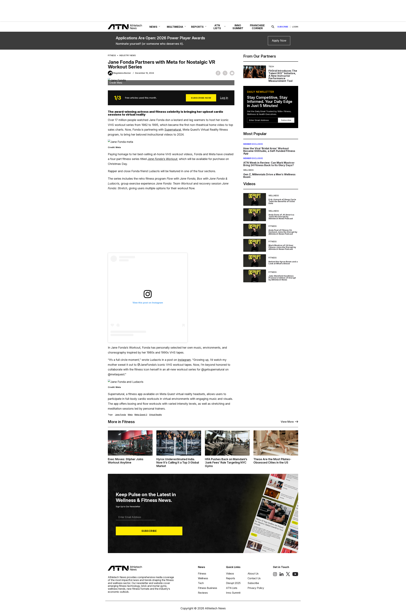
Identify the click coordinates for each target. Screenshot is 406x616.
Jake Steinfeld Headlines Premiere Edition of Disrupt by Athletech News (282, 278)
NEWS (153, 26)
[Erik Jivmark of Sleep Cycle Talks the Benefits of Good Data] (254, 199)
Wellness (248, 170)
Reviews (203, 592)
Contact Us (254, 578)
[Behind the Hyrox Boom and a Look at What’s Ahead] (254, 260)
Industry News (127, 55)
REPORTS (197, 26)
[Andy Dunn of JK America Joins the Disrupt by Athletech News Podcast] (254, 214)
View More (287, 421)
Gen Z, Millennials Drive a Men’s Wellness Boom (269, 175)
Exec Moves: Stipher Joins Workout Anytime (125, 460)
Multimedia (175, 26)
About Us (253, 573)
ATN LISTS (217, 27)
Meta (130, 415)
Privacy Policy (256, 588)
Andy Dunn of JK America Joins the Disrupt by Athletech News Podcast (281, 217)
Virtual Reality (155, 415)
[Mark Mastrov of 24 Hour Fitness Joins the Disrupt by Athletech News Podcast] (254, 245)
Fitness (112, 55)
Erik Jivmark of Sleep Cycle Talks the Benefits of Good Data (282, 201)
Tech (271, 66)
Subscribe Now (201, 98)
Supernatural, (173, 129)
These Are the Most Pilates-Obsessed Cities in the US (272, 460)
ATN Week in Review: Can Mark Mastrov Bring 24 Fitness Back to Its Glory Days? (269, 164)
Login (295, 27)
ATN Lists (231, 588)
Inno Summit (233, 592)
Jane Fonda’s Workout (162, 159)
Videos (230, 573)
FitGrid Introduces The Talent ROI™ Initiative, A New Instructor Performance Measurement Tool (282, 75)
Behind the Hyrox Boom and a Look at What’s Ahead (283, 262)
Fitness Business (207, 588)
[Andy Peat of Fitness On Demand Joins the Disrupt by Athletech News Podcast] (254, 230)
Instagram (184, 359)
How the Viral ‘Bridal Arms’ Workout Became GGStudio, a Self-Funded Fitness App (269, 151)
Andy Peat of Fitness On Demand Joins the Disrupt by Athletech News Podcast (282, 232)
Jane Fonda (120, 415)
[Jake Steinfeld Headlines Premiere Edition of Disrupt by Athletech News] (254, 275)
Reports (230, 578)
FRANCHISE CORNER (257, 27)
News (201, 567)
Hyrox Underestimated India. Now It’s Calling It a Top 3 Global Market (177, 462)
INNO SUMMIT (237, 27)
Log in (224, 97)
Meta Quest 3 (140, 415)
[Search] (272, 26)
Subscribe (282, 27)
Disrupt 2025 (233, 583)
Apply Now (279, 40)
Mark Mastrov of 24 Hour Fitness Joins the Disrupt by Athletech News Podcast (282, 247)
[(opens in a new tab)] (275, 575)
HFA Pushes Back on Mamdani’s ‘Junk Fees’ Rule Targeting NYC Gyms (226, 462)
